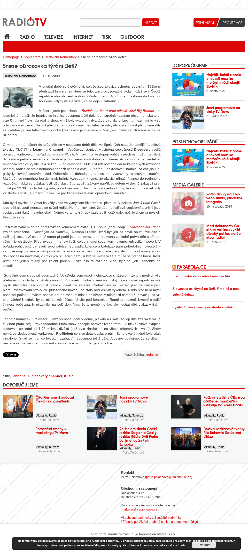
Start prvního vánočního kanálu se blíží (202, 276)
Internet (82, 36)
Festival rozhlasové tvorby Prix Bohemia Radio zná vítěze (224, 432)
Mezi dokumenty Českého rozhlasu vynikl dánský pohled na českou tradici (224, 231)
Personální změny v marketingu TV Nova (52, 430)
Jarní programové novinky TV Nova (223, 109)
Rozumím (203, 545)
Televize (53, 36)
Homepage (11, 57)
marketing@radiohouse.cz (139, 509)
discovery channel (46, 376)
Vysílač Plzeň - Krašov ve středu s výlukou (204, 307)
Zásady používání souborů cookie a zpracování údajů (160, 522)
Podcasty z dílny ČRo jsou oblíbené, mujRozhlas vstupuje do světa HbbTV (224, 401)
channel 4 (21, 376)
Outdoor (132, 36)
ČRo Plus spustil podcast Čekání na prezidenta (55, 399)
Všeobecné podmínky (136, 517)
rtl (65, 376)
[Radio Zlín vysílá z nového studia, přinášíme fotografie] (188, 203)
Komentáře (32, 57)
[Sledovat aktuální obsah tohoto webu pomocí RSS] (174, 266)
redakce (152, 354)
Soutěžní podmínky (168, 517)
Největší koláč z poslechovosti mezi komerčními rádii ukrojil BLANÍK (224, 80)
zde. (183, 545)
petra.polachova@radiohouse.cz (168, 477)
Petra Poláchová (50, 420)
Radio (27, 36)
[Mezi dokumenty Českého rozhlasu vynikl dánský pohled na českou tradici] (188, 235)
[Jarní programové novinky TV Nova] (188, 117)
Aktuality (41, 415)
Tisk (106, 36)
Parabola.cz (191, 266)
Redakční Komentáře (61, 57)
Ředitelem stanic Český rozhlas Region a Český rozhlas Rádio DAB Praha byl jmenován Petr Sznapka (138, 436)
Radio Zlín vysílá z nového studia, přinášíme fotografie (224, 197)
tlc (71, 376)
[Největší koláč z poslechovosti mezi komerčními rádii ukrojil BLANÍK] (188, 84)
